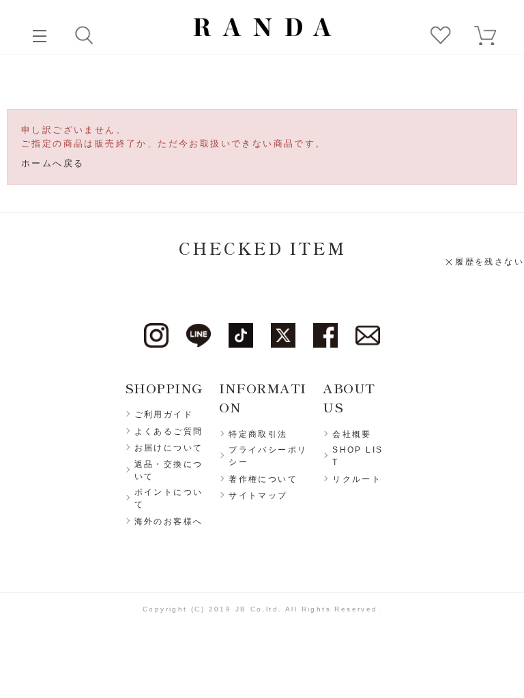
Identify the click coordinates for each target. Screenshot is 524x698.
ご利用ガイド (163, 414)
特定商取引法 (258, 434)
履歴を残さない (489, 262)
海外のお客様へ (168, 521)
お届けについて (168, 448)
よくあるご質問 (168, 431)
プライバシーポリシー (268, 456)
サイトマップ (258, 495)
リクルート (356, 479)
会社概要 (352, 434)
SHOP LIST (357, 456)
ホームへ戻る (52, 163)
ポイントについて (168, 498)
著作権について (263, 479)
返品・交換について (168, 470)
